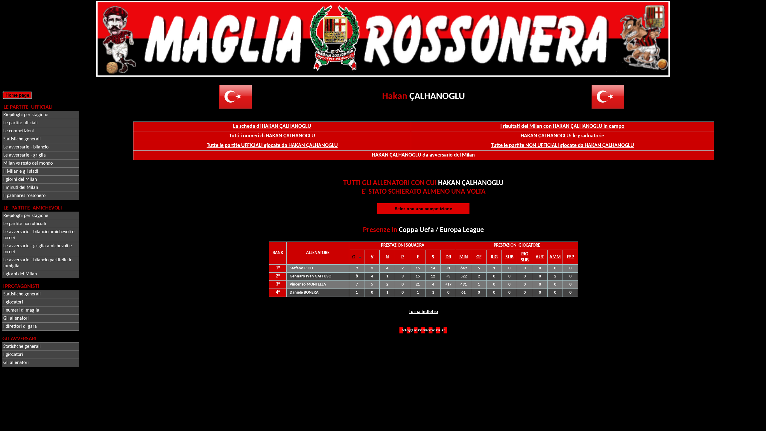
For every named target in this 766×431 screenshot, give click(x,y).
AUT (540, 257)
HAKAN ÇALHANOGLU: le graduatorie (562, 136)
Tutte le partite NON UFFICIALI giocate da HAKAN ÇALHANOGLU (562, 145)
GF (478, 257)
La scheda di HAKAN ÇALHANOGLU (272, 126)
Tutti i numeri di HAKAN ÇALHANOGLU (272, 136)
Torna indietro (423, 311)
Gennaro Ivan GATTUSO (310, 276)
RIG (494, 257)
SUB (509, 257)
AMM (555, 257)
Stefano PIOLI (301, 268)
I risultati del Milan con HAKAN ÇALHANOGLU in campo (562, 126)
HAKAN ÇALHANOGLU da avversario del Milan (423, 155)
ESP (570, 257)
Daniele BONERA (304, 292)
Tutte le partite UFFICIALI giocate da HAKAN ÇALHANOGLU (272, 145)
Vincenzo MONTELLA (308, 284)
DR (448, 257)
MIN (463, 257)
